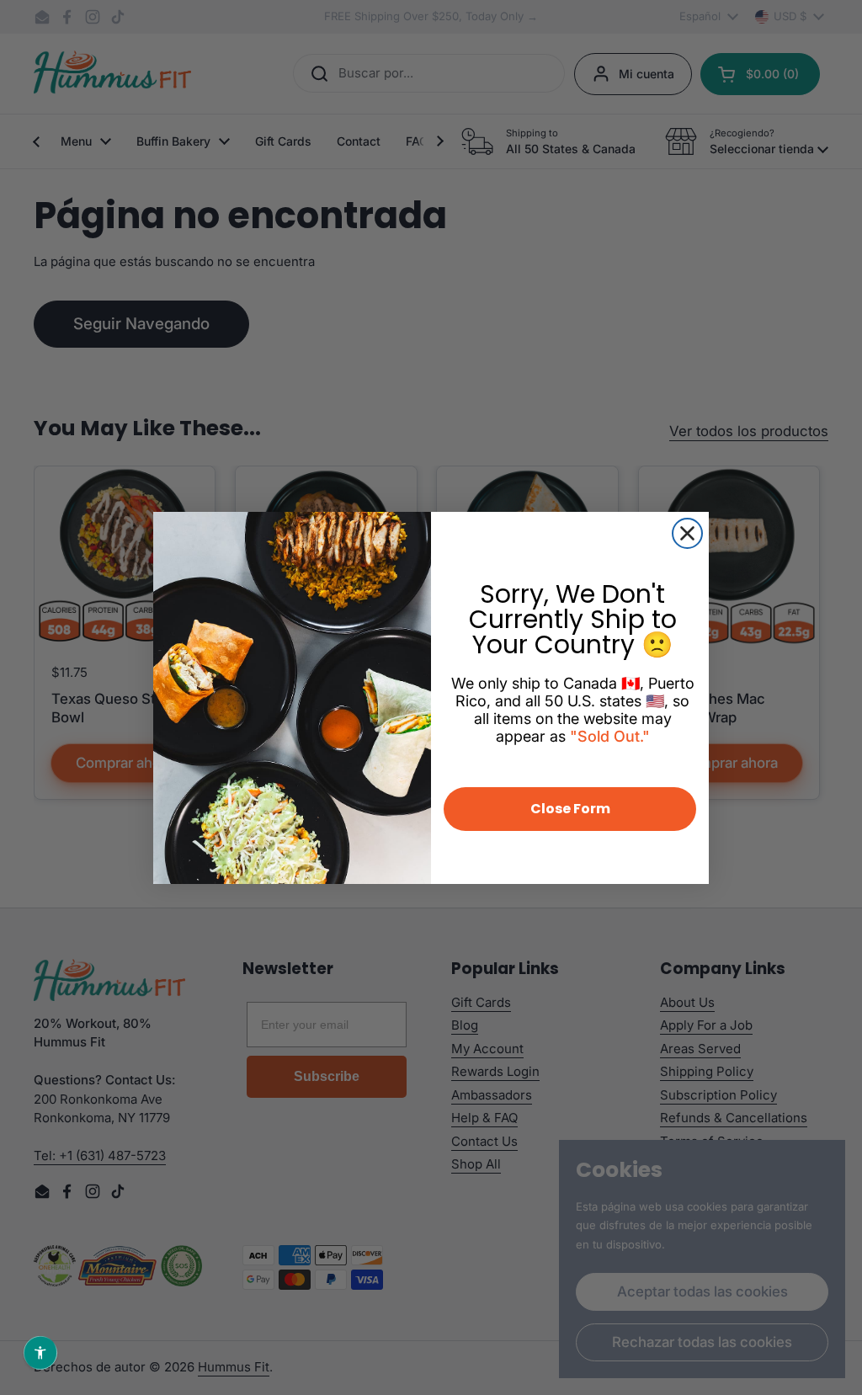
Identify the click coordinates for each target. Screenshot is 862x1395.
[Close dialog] (687, 533)
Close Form (570, 808)
